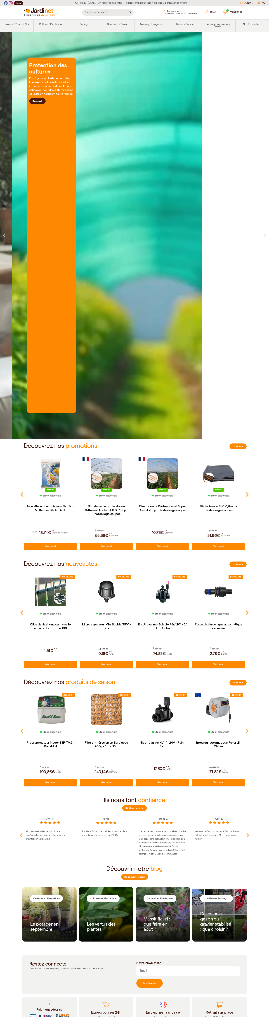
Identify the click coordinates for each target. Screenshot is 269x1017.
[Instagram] (11, 3)
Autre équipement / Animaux (218, 25)
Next (264, 235)
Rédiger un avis (134, 808)
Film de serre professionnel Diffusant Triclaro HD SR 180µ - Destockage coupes (50, 510)
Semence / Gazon (117, 24)
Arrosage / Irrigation (151, 24)
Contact (249, 3)
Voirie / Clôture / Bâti (17, 24)
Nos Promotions (252, 24)
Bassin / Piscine (185, 24)
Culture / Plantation (50, 24)
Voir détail (50, 546)
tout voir (238, 446)
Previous (4, 235)
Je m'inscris (149, 983)
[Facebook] (6, 3)
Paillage (84, 24)
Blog (18, 3)
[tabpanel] (134, 235)
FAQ (262, 3)
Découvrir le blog (134, 877)
